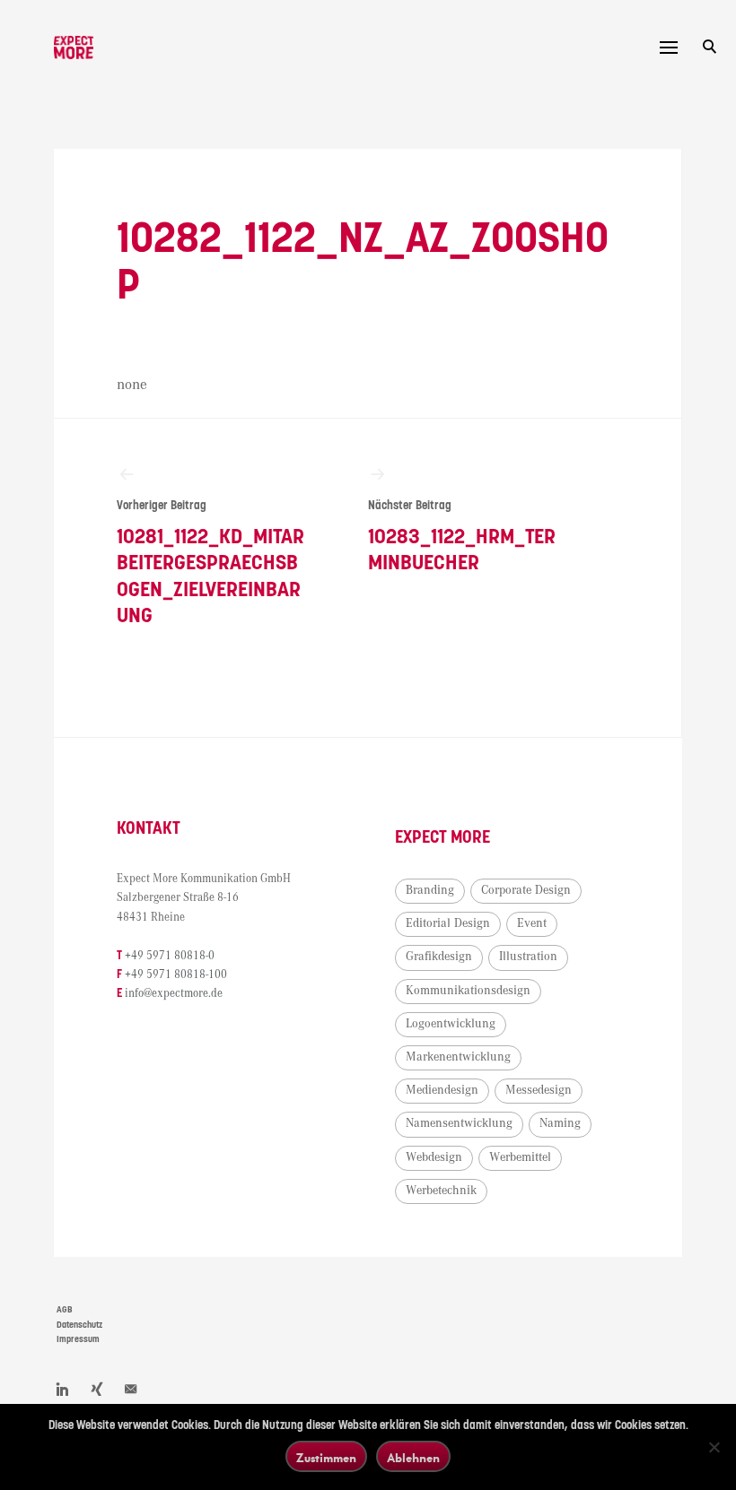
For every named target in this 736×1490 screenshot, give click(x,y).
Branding (430, 890)
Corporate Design (526, 890)
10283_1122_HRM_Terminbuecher (462, 537)
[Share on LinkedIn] (63, 1389)
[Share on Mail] (131, 1389)
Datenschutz (79, 1325)
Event (532, 923)
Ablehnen (413, 1457)
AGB (65, 1309)
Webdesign (434, 1157)
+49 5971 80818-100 (176, 975)
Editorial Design (448, 923)
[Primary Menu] (668, 47)
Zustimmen (326, 1457)
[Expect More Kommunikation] (73, 47)
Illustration (528, 956)
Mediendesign (442, 1090)
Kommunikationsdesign (468, 990)
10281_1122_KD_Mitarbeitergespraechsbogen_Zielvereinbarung (210, 563)
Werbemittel (520, 1157)
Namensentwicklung (459, 1123)
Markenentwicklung (458, 1057)
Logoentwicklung (450, 1024)
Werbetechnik (441, 1190)
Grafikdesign (439, 956)
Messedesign (538, 1090)
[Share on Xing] (97, 1389)
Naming (560, 1123)
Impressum (78, 1339)
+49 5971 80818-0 (170, 956)
